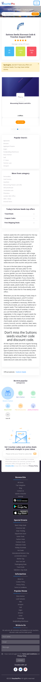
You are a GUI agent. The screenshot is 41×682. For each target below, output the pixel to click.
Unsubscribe (9, 466)
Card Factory (7, 179)
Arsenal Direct (7, 201)
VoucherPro (16, 678)
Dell (4, 157)
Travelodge (20, 618)
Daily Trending (20, 531)
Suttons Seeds (21, 372)
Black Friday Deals (20, 525)
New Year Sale (20, 561)
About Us (20, 579)
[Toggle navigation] (37, 3)
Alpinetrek (6, 141)
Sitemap (20, 496)
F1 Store (6, 160)
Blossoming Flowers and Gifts (12, 185)
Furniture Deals (20, 542)
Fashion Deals (20, 539)
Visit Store (20, 122)
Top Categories (20, 485)
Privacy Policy (33, 466)
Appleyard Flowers (9, 146)
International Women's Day (20, 553)
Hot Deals (20, 550)
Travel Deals (20, 567)
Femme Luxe (7, 163)
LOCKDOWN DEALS (20, 556)
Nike (20, 602)
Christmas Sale (20, 528)
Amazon (6, 143)
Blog (20, 488)
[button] (12, 129)
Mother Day (20, 559)
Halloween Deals (20, 545)
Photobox (6, 193)
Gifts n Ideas (7, 199)
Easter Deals (20, 536)
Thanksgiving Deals (21, 564)
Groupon (6, 166)
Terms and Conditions (29, 654)
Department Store (20, 534)
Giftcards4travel (8, 188)
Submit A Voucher (20, 494)
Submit (20, 660)
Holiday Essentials (20, 547)
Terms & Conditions (20, 587)
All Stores (17, 10)
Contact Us (20, 491)
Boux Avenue (7, 155)
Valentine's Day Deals (20, 570)
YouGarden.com (8, 190)
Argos (5, 149)
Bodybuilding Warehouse (11, 152)
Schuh (20, 616)
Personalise (7, 176)
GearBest (6, 182)
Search (35, 14)
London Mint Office (9, 196)
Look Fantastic (20, 599)
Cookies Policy (20, 582)
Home (10, 10)
